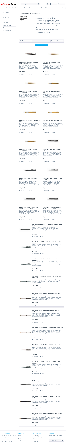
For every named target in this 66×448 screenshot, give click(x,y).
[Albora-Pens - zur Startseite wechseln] (8, 4)
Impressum (35, 441)
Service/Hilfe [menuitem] (61, 1)
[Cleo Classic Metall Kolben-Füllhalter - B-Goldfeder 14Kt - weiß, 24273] (25, 367)
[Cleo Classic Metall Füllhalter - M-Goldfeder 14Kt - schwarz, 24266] (25, 418)
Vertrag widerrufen (21, 440)
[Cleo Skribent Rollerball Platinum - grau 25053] (53, 141)
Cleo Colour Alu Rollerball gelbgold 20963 (51, 92)
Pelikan (4, 20)
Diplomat (5, 15)
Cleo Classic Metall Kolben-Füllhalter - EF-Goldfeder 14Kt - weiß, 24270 (47, 242)
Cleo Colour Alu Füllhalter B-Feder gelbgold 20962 (28, 150)
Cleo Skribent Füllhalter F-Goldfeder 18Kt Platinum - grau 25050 (52, 208)
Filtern (22, 40)
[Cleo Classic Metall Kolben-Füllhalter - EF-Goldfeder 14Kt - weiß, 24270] (25, 247)
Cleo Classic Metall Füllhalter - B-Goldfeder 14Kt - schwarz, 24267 (47, 379)
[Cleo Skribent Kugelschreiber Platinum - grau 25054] (53, 170)
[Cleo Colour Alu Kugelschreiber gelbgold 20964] (29, 112)
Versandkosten (24, 445)
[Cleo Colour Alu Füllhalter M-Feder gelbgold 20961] (29, 83)
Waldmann (5, 22)
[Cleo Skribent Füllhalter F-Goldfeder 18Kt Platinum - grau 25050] (53, 199)
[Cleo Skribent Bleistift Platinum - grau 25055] (29, 170)
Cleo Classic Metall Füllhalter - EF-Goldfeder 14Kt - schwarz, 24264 (47, 397)
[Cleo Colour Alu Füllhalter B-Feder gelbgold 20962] (29, 141)
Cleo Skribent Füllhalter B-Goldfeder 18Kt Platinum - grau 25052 (47, 225)
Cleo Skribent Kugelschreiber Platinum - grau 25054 (53, 179)
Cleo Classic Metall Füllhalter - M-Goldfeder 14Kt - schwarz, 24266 (47, 414)
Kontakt (19, 435)
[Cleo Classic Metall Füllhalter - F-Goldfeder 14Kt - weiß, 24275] (25, 332)
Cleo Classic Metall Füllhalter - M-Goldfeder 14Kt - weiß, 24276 (46, 311)
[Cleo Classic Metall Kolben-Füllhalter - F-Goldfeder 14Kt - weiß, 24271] (25, 264)
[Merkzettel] (47, 4)
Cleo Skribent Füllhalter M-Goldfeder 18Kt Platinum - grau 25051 (28, 208)
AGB (34, 438)
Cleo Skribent (6, 12)
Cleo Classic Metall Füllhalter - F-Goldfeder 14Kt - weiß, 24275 (47, 327)
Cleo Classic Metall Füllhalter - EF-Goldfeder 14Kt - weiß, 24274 (46, 345)
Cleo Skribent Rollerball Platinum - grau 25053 (53, 150)
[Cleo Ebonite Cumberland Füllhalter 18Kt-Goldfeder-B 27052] (29, 54)
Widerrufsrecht (36, 440)
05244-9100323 (6, 440)
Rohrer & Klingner (7, 25)
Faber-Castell (6, 17)
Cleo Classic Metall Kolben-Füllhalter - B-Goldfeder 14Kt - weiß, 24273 (46, 362)
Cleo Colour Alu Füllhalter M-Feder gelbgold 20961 (28, 92)
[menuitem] (30, 4)
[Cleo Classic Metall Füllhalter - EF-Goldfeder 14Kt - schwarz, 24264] (25, 401)
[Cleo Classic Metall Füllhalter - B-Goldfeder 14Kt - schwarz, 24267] (25, 384)
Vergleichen (23, 74)
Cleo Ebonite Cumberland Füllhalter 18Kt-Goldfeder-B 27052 (28, 63)
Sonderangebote (6, 27)
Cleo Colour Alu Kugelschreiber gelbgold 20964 (29, 121)
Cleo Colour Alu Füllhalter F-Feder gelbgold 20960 (51, 63)
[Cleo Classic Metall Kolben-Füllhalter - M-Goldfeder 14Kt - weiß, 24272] (25, 281)
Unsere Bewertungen (22, 436)
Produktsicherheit (7, 30)
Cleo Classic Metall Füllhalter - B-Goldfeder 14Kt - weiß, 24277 (46, 294)
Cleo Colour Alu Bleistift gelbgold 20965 (52, 120)
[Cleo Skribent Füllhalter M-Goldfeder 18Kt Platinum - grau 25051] (29, 199)
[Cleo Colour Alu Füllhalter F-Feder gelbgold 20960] (53, 54)
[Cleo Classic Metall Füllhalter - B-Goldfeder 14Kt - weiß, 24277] (25, 298)
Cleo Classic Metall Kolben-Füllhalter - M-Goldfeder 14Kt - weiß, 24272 (46, 276)
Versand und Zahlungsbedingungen (38, 436)
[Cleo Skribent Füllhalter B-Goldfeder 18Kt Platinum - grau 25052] (25, 229)
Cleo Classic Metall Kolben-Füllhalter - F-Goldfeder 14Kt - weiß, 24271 (46, 259)
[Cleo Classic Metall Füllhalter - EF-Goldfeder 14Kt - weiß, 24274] (25, 349)
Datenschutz (20, 438)
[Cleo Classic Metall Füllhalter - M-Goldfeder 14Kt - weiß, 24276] (25, 315)
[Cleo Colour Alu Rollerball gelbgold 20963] (53, 83)
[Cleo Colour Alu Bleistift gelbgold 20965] (53, 112)
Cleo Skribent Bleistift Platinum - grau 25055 (29, 179)
